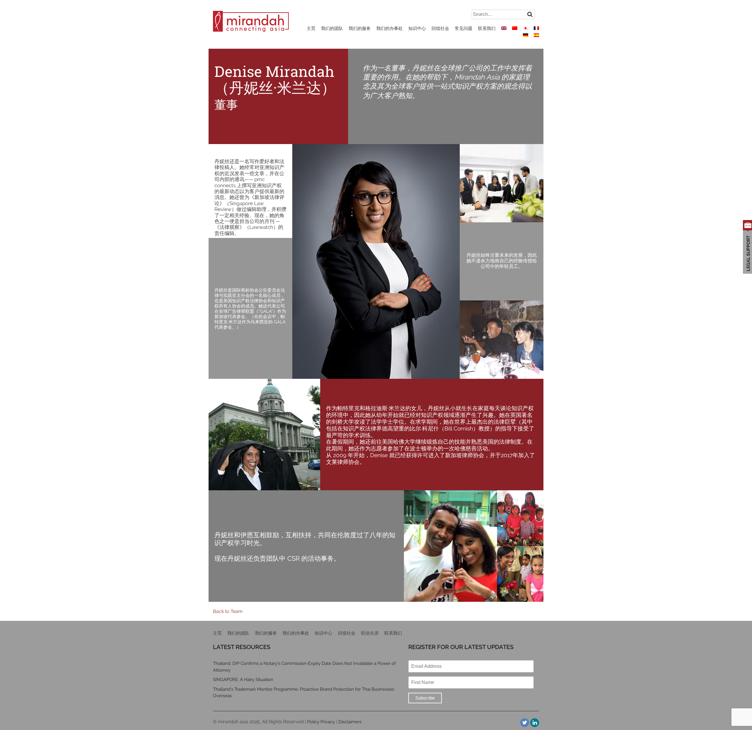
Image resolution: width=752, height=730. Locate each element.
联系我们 (487, 28)
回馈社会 (440, 28)
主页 (311, 28)
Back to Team (228, 611)
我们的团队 (332, 28)
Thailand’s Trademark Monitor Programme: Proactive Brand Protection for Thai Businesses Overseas (303, 693)
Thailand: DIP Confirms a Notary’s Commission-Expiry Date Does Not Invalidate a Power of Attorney (304, 667)
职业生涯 (370, 633)
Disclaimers (350, 721)
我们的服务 (360, 28)
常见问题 (463, 28)
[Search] (530, 14)
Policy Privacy (321, 721)
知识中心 (417, 28)
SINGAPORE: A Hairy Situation (243, 679)
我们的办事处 (389, 28)
